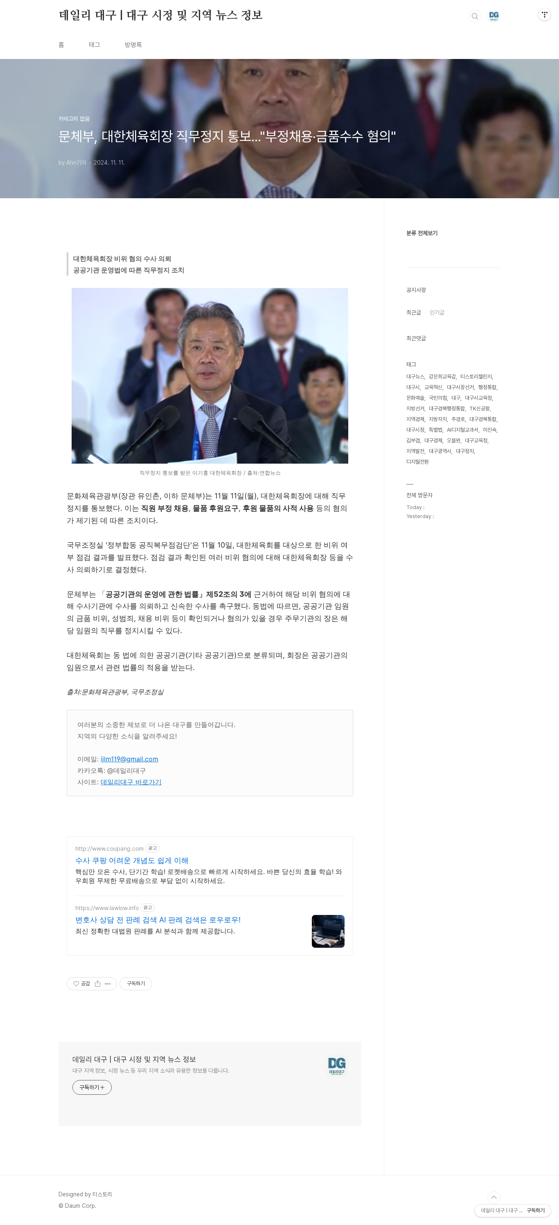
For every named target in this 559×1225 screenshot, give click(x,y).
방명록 (133, 45)
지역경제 (415, 419)
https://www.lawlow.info (107, 907)
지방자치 (438, 419)
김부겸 (413, 440)
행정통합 (487, 387)
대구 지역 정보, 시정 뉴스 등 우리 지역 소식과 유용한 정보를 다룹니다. (151, 1070)
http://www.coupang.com (109, 848)
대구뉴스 (415, 377)
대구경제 (433, 440)
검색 (475, 16)
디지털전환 (417, 462)
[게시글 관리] (108, 984)
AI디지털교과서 (462, 430)
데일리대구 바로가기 (131, 782)
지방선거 (415, 408)
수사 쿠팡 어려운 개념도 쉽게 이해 (132, 860)
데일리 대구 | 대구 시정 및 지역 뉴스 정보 (161, 16)
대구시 (413, 387)
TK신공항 (479, 408)
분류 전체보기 (421, 233)
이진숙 (489, 430)
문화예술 (415, 398)
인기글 (437, 312)
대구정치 (465, 451)
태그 (94, 45)
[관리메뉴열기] (545, 14)
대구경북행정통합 (447, 408)
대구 (455, 398)
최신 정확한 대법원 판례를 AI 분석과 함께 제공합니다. (155, 931)
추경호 (458, 419)
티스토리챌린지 (476, 377)
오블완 (453, 440)
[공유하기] (97, 984)
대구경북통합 (482, 419)
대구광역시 (440, 451)
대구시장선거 (460, 387)
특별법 (435, 430)
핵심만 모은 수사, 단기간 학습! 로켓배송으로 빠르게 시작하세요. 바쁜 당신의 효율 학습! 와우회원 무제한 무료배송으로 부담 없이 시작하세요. (208, 876)
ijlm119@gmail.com (129, 759)
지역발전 (415, 451)
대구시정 (415, 430)
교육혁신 (433, 387)
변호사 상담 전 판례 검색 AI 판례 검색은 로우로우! (158, 919)
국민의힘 (438, 398)
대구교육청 (476, 440)
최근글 (413, 312)
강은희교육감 (442, 377)
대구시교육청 (478, 398)
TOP (493, 1197)
